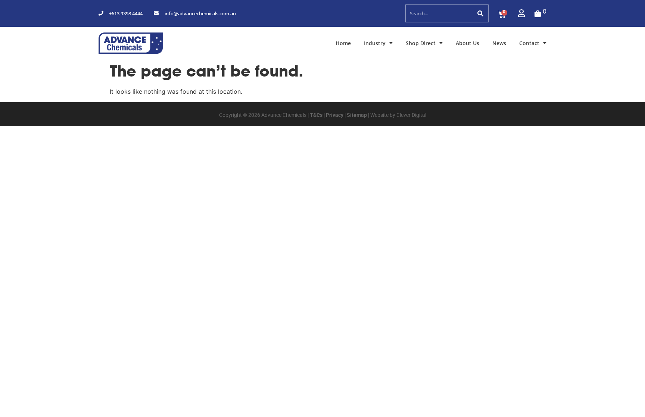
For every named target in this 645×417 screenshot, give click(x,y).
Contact (529, 43)
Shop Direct (421, 43)
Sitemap (356, 115)
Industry (375, 43)
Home (343, 43)
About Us (467, 43)
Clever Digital (411, 115)
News (499, 43)
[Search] (480, 13)
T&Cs (315, 115)
